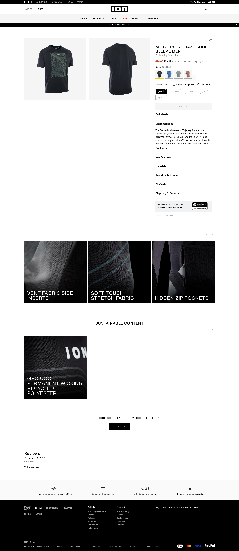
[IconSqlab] (69, 2)
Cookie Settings (152, 546)
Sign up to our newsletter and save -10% (177, 507)
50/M (176, 91)
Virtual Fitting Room (185, 84)
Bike (40, 9)
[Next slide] (212, 235)
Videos (120, 514)
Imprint (59, 546)
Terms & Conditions (76, 546)
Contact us (93, 524)
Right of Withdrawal (115, 546)
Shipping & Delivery (97, 511)
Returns (91, 518)
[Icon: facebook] (30, 542)
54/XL (206, 91)
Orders (91, 514)
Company (121, 521)
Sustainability (123, 511)
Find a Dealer (162, 114)
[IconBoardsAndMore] (27, 508)
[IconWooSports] (80, 2)
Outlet (124, 18)
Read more (161, 148)
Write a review (31, 467)
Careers (120, 524)
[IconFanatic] (57, 2)
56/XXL (161, 97)
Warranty (92, 521)
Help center (93, 527)
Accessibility (134, 546)
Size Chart (205, 84)
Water (29, 9)
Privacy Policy (95, 546)
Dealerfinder (122, 518)
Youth (112, 18)
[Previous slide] (207, 235)
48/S (161, 91)
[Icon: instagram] (34, 542)
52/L (191, 91)
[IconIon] (28, 2)
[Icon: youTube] (26, 542)
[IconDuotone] (41, 2)
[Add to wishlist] (210, 40)
